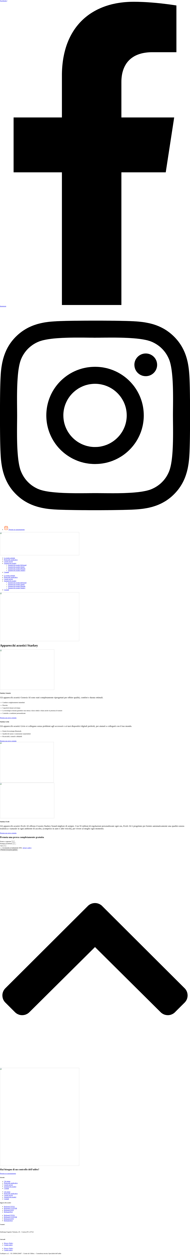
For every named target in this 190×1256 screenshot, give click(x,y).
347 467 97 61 (4, 1228)
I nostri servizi (8, 561)
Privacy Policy (8, 1243)
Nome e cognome (5, 841)
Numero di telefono (6, 843)
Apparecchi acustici (10, 563)
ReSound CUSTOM (10, 1208)
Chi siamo (7, 1181)
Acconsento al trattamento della (17, 848)
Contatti (6, 572)
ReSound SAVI (9, 1210)
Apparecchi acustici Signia (16, 567)
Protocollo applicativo (11, 560)
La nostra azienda (9, 558)
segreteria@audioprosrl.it (8, 1235)
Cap (1, 845)
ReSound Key (8, 1212)
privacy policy (27, 848)
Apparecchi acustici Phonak (16, 569)
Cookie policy (8, 1245)
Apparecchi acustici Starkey (16, 570)
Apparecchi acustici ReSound (17, 565)
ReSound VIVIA (9, 1206)
